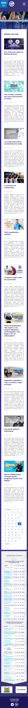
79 (5, 535)
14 (12, 515)
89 (5, 541)
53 (12, 529)
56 (22, 529)
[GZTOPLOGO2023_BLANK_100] (11, 4)
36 (5, 521)
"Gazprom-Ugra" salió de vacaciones (13, 278)
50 (19, 526)
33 (12, 518)
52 (8, 529)
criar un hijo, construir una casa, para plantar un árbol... (13, 96)
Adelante (7, 544)
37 (9, 521)
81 (12, 535)
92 (15, 541)
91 (12, 541)
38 (12, 521)
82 (15, 535)
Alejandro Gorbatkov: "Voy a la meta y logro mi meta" (13, 382)
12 (5, 515)
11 (22, 512)
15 (15, 515)
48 (12, 526)
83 (19, 535)
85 (9, 538)
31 (5, 518)
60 (15, 532)
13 (8, 515)
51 (5, 529)
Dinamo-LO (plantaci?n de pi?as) (8, 585)
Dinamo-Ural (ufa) (8, 605)
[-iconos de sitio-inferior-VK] (16, 704)
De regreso (8, 509)
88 (19, 538)
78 (22, 532)
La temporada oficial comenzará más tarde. (13, 143)
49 (16, 526)
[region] (14, 23)
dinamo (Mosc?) (8, 574)
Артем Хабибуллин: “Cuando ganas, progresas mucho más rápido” (13, 478)
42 (9, 524)
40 (19, 521)
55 (19, 529)
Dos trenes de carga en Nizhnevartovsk (13, 53)
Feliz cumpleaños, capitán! (11, 233)
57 (5, 532)
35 (19, 518)
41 (5, 524)
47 (9, 526)
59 (12, 532)
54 (15, 529)
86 (12, 538)
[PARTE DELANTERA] (12, 704)
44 (16, 524)
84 (5, 538)
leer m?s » (17, 75)
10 (19, 512)
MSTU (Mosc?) (7, 619)
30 (21, 515)
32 (8, 518)
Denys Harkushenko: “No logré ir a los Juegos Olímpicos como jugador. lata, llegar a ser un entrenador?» (12, 331)
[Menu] (24, 4)
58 (9, 532)
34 (15, 518)
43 (12, 524)
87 (16, 538)
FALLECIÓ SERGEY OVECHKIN (11, 430)
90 (9, 541)
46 (5, 526)
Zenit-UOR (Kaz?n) (8, 638)
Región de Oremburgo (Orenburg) (7, 609)
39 (16, 521)
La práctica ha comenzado (10, 187)
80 (9, 535)
